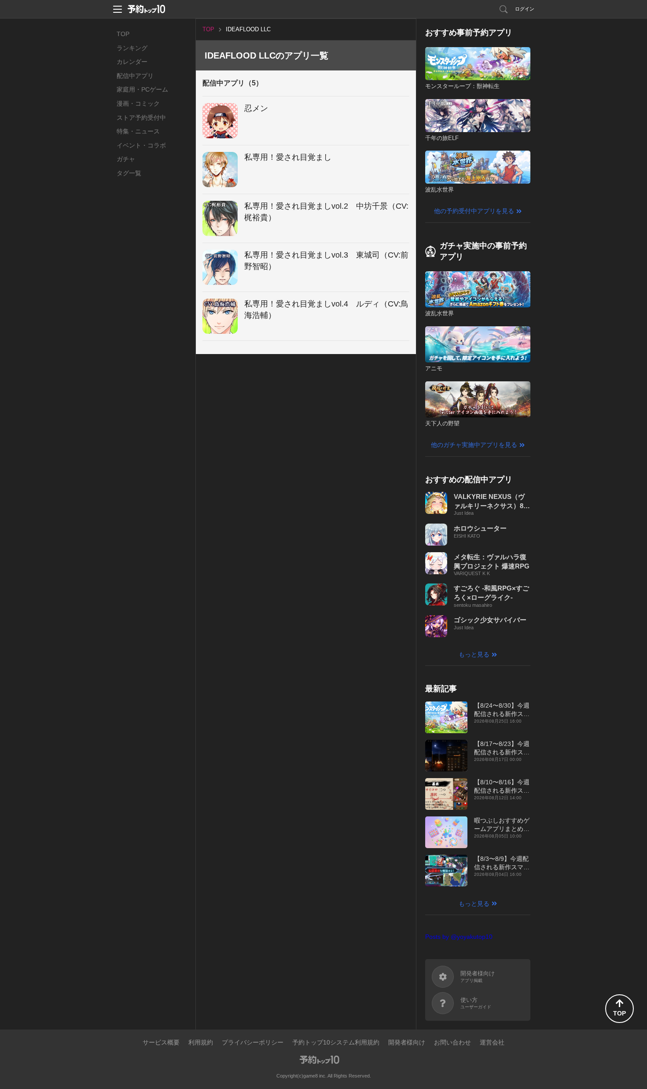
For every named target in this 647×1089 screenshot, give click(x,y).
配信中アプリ (135, 75)
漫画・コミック (138, 103)
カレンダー (132, 61)
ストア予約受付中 (141, 117)
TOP (123, 33)
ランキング (132, 48)
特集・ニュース (138, 131)
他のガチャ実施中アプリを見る (474, 444)
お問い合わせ (452, 1042)
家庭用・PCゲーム (142, 89)
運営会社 (492, 1042)
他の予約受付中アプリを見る (474, 210)
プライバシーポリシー (252, 1042)
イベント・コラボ (141, 145)
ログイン (524, 8)
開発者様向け (406, 1042)
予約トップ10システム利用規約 (335, 1042)
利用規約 (200, 1042)
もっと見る (474, 654)
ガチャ (126, 158)
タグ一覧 (129, 173)
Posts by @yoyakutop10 (459, 936)
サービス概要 (161, 1042)
